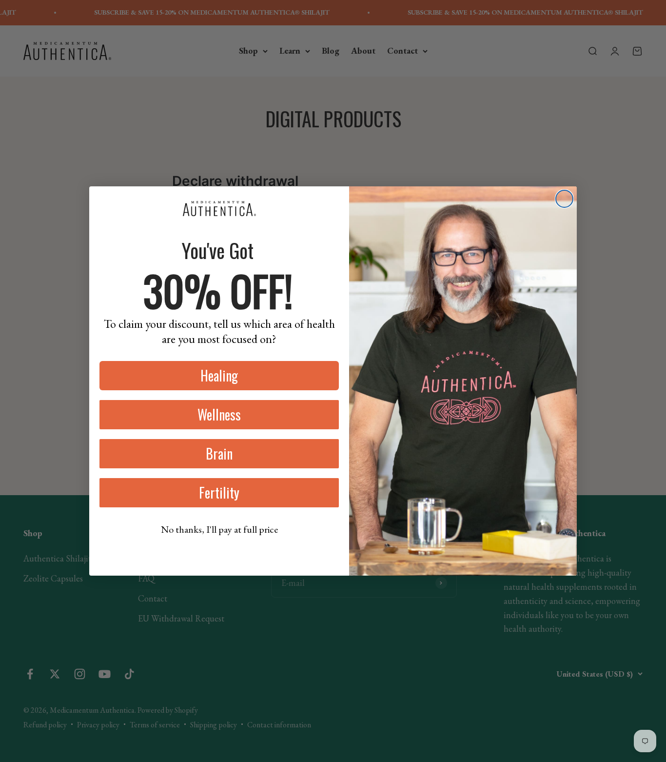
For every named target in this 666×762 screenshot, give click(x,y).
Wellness (219, 414)
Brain (219, 453)
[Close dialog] (564, 198)
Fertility (219, 492)
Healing (219, 375)
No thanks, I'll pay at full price (219, 529)
